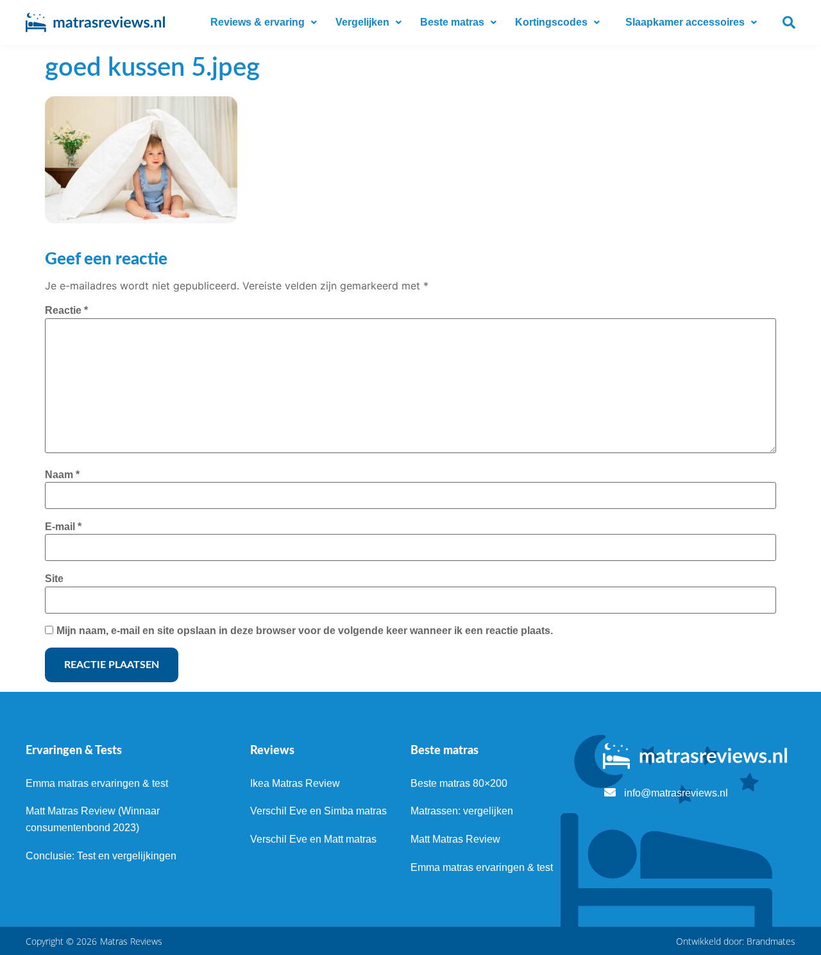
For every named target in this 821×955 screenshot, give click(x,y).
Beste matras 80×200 (458, 783)
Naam (62, 474)
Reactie (66, 310)
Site (54, 578)
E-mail (63, 526)
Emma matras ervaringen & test (97, 783)
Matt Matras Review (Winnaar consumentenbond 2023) (93, 819)
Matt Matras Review (455, 839)
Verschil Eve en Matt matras (313, 839)
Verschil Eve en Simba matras (318, 810)
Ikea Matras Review (295, 783)
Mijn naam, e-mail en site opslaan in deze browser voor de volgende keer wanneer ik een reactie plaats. (304, 630)
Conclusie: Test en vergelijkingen (101, 855)
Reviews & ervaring (257, 22)
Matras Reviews (131, 941)
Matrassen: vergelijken (461, 810)
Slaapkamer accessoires (685, 22)
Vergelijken (362, 22)
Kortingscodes (551, 22)
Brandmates (771, 941)
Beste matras (452, 22)
